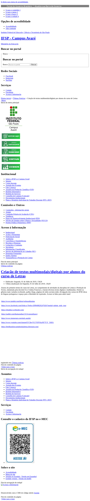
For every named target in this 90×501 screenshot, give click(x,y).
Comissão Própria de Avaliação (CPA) (20, 214)
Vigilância (9, 216)
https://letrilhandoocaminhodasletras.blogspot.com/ (20, 327)
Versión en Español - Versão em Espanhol (21, 477)
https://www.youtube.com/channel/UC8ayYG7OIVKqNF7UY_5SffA (27, 322)
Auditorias (9, 239)
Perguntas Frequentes (13, 253)
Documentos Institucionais (15, 198)
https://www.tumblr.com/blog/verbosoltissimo (18, 301)
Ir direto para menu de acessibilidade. (14, 2)
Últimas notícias (7, 266)
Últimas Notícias (19, 98)
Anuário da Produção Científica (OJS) (20, 190)
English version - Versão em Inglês (18, 479)
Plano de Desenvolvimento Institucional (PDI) (23, 218)
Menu (3, 100)
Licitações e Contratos (14, 245)
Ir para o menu (12, 12)
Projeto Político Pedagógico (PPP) (18, 223)
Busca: (5, 64)
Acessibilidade (11, 26)
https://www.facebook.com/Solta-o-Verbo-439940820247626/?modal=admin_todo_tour (33, 305)
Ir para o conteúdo (13, 10)
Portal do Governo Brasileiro (19, 6)
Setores (8, 181)
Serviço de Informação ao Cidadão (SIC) (21, 251)
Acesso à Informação (13, 94)
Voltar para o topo (8, 367)
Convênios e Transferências (16, 241)
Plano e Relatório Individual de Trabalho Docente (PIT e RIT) (29, 200)
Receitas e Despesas (13, 243)
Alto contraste (11, 28)
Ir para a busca (12, 14)
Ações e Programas (13, 235)
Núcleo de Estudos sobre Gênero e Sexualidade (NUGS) (27, 221)
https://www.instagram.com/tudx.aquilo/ (16, 318)
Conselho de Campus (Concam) (17, 196)
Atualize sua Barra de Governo (48, 6)
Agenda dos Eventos (13, 185)
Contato (8, 90)
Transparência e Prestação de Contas (19, 258)
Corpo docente (11, 183)
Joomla (36, 493)
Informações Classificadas (15, 249)
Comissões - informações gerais (17, 210)
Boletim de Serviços (13, 194)
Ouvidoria (9, 92)
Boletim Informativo (13, 192)
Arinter (8, 212)
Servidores (9, 247)
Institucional (10, 232)
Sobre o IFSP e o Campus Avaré (18, 179)
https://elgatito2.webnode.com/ (12, 310)
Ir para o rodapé (12, 16)
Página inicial (6, 98)
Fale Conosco (11, 187)
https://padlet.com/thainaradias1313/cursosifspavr (19, 314)
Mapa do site (10, 474)
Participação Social (13, 237)
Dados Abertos (11, 256)
